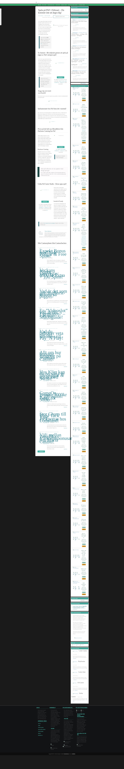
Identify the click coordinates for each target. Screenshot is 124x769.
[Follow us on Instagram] (82, 644)
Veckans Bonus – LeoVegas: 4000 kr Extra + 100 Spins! (52, 273)
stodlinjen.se (56, 82)
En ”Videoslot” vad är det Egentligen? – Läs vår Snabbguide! (54, 314)
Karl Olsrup (45, 257)
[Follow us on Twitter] (77, 644)
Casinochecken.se (66, 753)
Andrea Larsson (46, 319)
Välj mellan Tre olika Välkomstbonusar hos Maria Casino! (54, 438)
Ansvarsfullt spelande (41, 729)
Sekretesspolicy (41, 727)
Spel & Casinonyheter (80, 606)
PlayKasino (81, 661)
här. (47, 210)
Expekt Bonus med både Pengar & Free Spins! (53, 253)
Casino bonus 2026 (47, 15)
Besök (84, 100)
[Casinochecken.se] (37, 2)
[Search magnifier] (86, 10)
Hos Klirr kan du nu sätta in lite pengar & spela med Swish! (52, 375)
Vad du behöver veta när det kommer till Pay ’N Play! (51, 335)
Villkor (39, 725)
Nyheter (39, 733)
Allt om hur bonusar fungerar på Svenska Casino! (50, 356)
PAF (41, 43)
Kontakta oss (40, 735)
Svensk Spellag (40, 731)
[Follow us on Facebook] (74, 644)
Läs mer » (74, 658)
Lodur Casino (83, 651)
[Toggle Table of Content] (67, 16)
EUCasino (81, 682)
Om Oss (39, 723)
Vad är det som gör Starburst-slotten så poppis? (53, 293)
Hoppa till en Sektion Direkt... (60, 16)
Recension (84, 98)
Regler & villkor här (83, 328)
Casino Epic (82, 672)
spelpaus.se (62, 82)
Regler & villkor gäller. (63, 81)
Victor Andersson (40, 15)
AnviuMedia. (73, 753)
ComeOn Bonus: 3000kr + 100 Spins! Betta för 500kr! (53, 396)
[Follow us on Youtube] (73, 646)
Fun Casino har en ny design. (49, 223)
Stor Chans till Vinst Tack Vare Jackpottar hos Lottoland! (53, 417)
